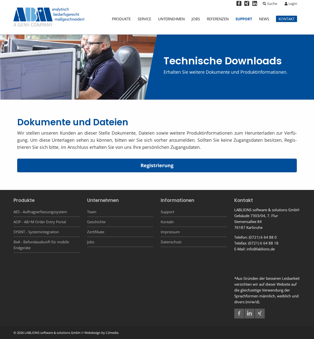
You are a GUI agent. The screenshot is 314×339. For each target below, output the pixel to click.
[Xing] (247, 3)
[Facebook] (239, 3)
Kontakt (167, 221)
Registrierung (157, 165)
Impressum (170, 231)
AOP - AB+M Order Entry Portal (39, 221)
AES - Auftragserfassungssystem (40, 211)
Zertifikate (95, 231)
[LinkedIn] (255, 3)
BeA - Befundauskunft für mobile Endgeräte (41, 244)
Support (167, 211)
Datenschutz (171, 241)
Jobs (90, 241)
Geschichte (96, 221)
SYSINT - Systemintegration (36, 231)
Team (91, 211)
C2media (112, 332)
